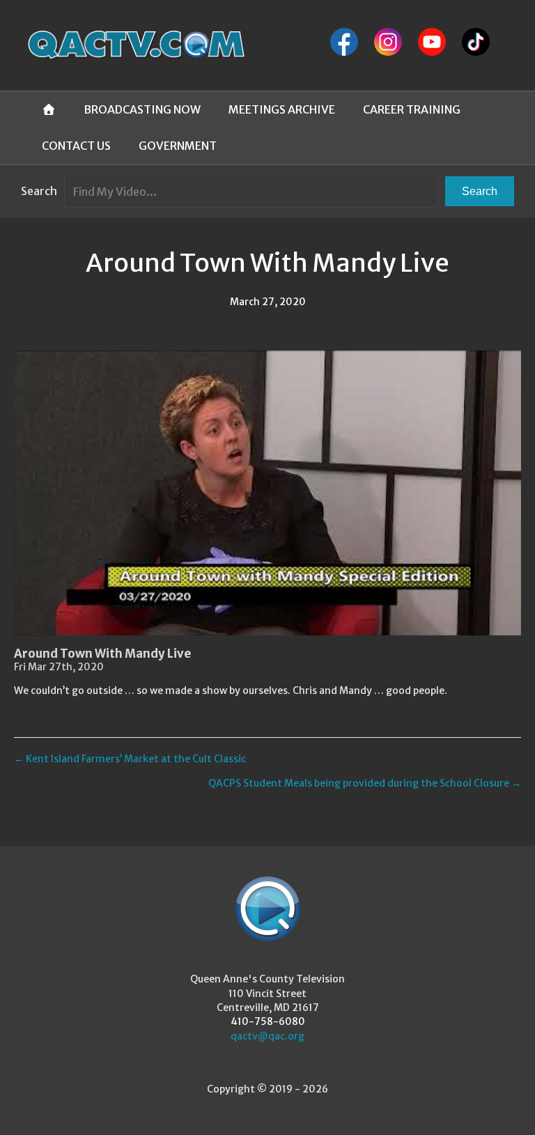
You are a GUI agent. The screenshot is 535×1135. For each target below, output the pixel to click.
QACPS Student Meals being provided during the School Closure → (364, 783)
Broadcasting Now (142, 109)
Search (39, 191)
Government (178, 146)
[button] (479, 191)
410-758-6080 (268, 1021)
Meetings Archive (281, 109)
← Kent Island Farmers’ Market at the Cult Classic (130, 758)
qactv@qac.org (267, 1036)
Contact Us (76, 146)
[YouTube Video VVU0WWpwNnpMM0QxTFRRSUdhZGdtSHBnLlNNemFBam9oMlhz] (267, 492)
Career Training (411, 109)
